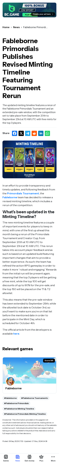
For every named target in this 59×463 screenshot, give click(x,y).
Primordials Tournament (23, 193)
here (16, 333)
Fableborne (9, 197)
